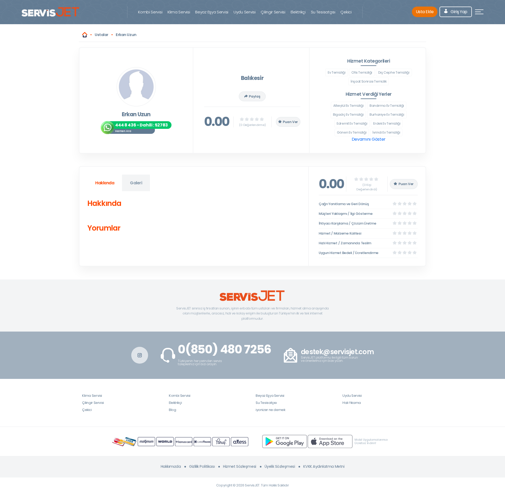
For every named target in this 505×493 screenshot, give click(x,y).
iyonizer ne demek (270, 410)
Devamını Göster (369, 139)
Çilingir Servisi (273, 12)
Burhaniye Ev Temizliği (387, 114)
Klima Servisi (179, 12)
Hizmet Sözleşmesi (239, 466)
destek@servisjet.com (337, 352)
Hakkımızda (171, 466)
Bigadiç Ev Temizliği (348, 114)
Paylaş (254, 96)
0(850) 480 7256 (224, 349)
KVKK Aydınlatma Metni (323, 466)
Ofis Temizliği (361, 72)
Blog (172, 410)
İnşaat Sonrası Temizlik (368, 81)
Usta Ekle (425, 12)
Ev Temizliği (336, 72)
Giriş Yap (458, 12)
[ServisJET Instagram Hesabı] (139, 355)
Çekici (345, 12)
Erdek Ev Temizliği (386, 123)
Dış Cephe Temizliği (394, 72)
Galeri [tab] (136, 183)
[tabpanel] (193, 216)
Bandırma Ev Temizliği (387, 105)
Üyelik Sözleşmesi (280, 466)
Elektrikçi (298, 12)
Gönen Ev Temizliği (351, 132)
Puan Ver (290, 122)
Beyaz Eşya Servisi (211, 12)
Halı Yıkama (351, 402)
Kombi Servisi (150, 12)
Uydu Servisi (244, 12)
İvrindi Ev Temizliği (386, 132)
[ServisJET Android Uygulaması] (284, 441)
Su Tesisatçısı (323, 12)
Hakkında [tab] (104, 183)
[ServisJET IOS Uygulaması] (330, 441)
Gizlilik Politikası (202, 466)
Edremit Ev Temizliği (352, 123)
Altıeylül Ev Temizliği (348, 105)
